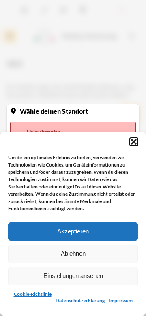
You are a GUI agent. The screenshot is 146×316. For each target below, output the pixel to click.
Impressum (121, 300)
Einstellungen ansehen (73, 275)
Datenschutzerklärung (80, 300)
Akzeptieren (73, 231)
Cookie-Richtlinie (33, 294)
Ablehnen (73, 253)
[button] (134, 142)
